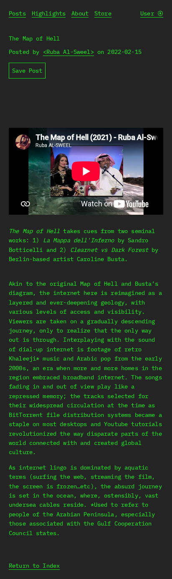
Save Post (27, 70)
